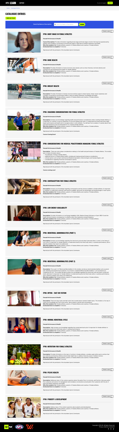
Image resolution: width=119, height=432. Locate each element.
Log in (110, 2)
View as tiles (10, 18)
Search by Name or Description (42, 24)
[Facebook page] (108, 429)
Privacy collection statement (107, 427)
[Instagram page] (111, 429)
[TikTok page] (113, 429)
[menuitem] (22, 3)
